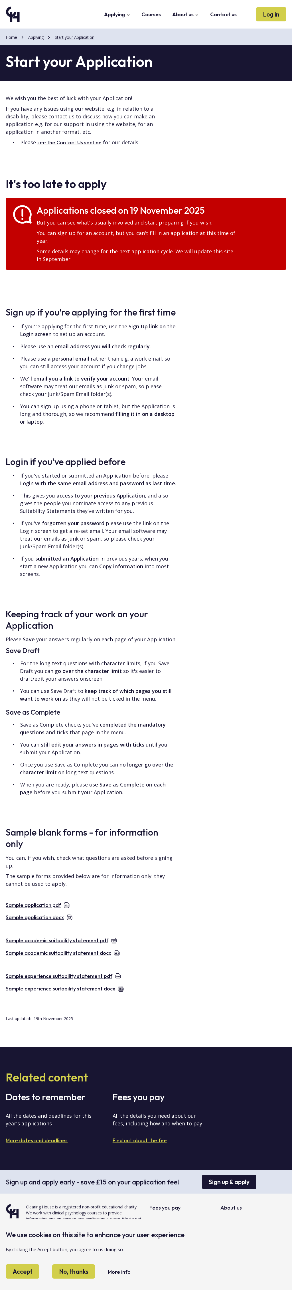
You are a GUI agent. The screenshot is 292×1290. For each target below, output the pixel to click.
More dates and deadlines (37, 1140)
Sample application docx (35, 917)
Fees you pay (165, 1207)
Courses (151, 14)
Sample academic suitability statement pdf (57, 940)
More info (119, 1272)
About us (183, 14)
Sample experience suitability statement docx (60, 988)
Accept (23, 1271)
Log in (271, 14)
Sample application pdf (33, 905)
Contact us (223, 14)
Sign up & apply (229, 1182)
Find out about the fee (140, 1140)
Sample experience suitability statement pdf (59, 976)
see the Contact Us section (69, 142)
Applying (115, 14)
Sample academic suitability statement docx (58, 953)
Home (11, 37)
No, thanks (73, 1271)
